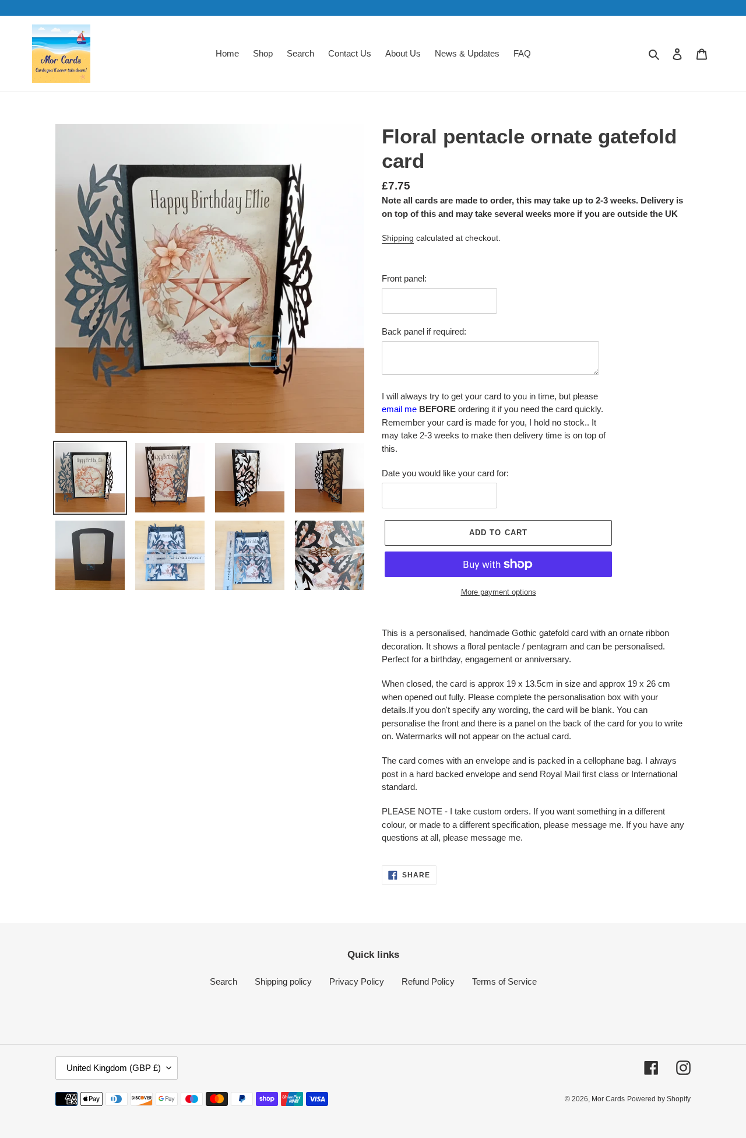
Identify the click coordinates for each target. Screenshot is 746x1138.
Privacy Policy (356, 981)
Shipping (398, 238)
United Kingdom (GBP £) (113, 1068)
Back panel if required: (424, 331)
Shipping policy (283, 981)
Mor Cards (608, 1099)
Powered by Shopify (659, 1099)
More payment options (498, 592)
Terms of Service (504, 981)
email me (399, 409)
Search (223, 981)
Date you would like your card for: (445, 473)
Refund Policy (428, 981)
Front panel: (404, 278)
